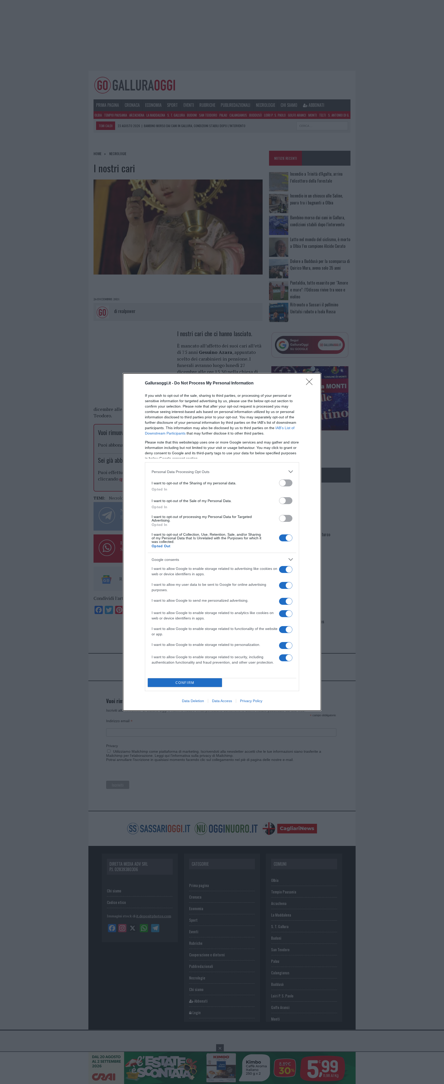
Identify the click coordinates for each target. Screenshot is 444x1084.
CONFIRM (185, 683)
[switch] (285, 482)
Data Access (222, 701)
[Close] (311, 383)
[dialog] (222, 542)
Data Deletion (193, 701)
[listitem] (222, 471)
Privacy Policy (251, 701)
